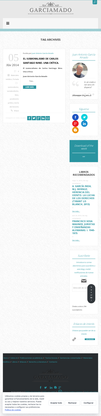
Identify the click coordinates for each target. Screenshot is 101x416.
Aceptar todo (56, 403)
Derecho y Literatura (38, 362)
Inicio (6, 358)
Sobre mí (14, 358)
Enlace (16, 111)
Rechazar (72, 403)
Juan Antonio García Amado (43, 53)
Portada (16, 79)
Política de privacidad (33, 392)
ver (83, 156)
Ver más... (76, 211)
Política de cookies (49, 392)
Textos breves (51, 358)
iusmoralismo (13, 87)
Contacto (53, 362)
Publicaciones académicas (31, 358)
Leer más (29, 87)
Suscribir (91, 293)
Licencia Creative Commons (72, 392)
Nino (16, 95)
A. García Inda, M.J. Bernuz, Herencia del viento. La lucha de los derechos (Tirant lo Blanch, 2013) (83, 195)
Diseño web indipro (91, 392)
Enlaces (23, 362)
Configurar (89, 403)
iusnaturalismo (12, 91)
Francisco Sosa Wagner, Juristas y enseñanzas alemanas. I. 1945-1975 (83, 227)
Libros (14, 362)
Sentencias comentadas (70, 358)
